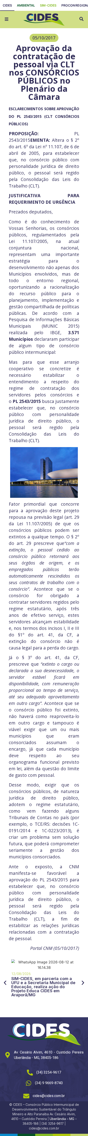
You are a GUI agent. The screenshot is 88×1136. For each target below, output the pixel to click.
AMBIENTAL (26, 5)
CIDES (7, 5)
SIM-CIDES (48, 5)
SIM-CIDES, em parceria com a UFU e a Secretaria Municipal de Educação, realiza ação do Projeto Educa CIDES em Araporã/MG (43, 986)
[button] (44, 38)
